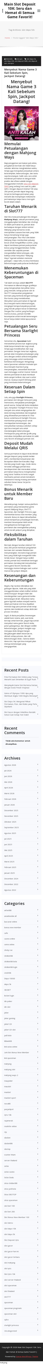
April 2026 (8, 787)
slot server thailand (12, 1280)
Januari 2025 (9, 873)
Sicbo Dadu (9, 1177)
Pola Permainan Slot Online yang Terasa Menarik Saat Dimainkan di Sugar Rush (21, 678)
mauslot (7, 1086)
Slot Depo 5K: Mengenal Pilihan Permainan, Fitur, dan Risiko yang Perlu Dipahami (20, 704)
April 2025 (8, 856)
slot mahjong (9, 1262)
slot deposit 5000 (21, 61)
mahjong (7, 1064)
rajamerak (8, 1120)
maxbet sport (10, 1098)
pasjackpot (8, 1109)
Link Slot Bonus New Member (16, 1052)
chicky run (8, 950)
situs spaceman (10, 1200)
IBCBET (7, 990)
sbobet (7, 1137)
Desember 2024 (11, 878)
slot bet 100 (9, 1206)
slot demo (8, 1223)
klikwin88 (8, 1041)
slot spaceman (10, 1285)
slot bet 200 (9, 1211)
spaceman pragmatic (13, 1308)
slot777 (7, 1297)
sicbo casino (9, 1172)
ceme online (9, 944)
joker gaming (9, 1018)
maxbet (7, 1092)
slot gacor (8, 1245)
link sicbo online (10, 1046)
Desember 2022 (11, 884)
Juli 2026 (7, 770)
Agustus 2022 (10, 890)
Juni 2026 (8, 776)
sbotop (7, 1149)
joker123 (8, 1024)
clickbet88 (8, 956)
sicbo (6, 1166)
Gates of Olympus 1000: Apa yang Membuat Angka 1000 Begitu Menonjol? (21, 694)
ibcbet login (9, 995)
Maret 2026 (9, 793)
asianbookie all (10, 916)
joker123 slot (10, 1029)
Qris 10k (7, 1115)
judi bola (7, 1035)
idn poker (8, 1001)
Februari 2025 (10, 867)
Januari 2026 (9, 805)
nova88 (7, 1103)
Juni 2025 (8, 844)
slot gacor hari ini (11, 1251)
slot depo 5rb (9, 61)
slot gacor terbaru (12, 1257)
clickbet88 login (10, 967)
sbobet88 (8, 1143)
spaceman (8, 1302)
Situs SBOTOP (10, 1194)
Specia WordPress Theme (27, 1356)
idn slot (7, 1007)
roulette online (10, 1126)
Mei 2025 (8, 850)
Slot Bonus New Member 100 (16, 1217)
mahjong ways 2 (11, 1075)
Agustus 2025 (10, 833)
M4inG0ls (9, 59)
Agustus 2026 (10, 765)
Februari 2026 (10, 799)
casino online (9, 939)
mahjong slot (9, 1069)
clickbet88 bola (10, 961)
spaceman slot (10, 1314)
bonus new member (12, 927)
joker (6, 1012)
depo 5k (7, 984)
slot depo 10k (10, 1228)
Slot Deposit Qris (11, 1240)
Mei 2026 (8, 782)
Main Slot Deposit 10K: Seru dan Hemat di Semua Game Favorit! (19, 10)
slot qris (19, 59)
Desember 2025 (11, 810)
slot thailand (9, 1291)
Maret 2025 (9, 861)
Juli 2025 (7, 839)
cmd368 (7, 973)
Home (7, 38)
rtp (5, 1132)
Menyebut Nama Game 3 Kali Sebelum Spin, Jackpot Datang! (20, 73)
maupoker (8, 1081)
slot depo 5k (31, 59)
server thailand (10, 1160)
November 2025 (11, 816)
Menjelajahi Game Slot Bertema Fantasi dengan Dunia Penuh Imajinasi (20, 686)
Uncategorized (10, 1331)
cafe (6, 933)
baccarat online (10, 921)
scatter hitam (10, 1154)
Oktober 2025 (10, 822)
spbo (6, 1319)
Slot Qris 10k (9, 1274)
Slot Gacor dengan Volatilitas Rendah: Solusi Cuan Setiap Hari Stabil (20, 713)
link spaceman (10, 1058)
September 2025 (11, 827)
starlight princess (11, 1325)
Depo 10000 (9, 978)
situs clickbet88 (10, 1183)
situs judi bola (10, 1189)
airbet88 (8, 910)
